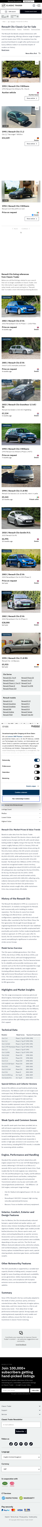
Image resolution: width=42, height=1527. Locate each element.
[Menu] (34, 5)
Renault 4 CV (7, 701)
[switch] (37, 766)
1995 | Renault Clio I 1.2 (13, 131)
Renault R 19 (26, 701)
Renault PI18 (8, 715)
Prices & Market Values (9, 29)
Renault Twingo (26, 712)
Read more (5, 50)
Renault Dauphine (9, 704)
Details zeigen (31, 786)
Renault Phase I (8, 680)
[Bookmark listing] (37, 63)
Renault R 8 (25, 709)
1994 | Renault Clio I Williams (15, 206)
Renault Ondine (8, 712)
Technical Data (35, 29)
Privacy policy (23, 1517)
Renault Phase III (27, 678)
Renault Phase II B (9, 689)
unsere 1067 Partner (15, 736)
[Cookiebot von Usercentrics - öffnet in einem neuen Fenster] (31, 726)
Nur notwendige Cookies (20, 799)
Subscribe (35, 1390)
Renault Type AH (27, 715)
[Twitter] (16, 1444)
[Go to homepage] (12, 5)
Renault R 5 (25, 707)
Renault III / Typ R (9, 678)
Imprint (7, 1517)
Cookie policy (33, 1517)
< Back (3, 21)
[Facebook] (11, 1444)
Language (5, 1452)
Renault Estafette (9, 707)
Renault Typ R (26, 683)
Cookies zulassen (21, 792)
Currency (5, 1464)
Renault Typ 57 (26, 680)
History (19, 29)
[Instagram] (26, 1444)
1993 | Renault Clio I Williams (15, 86)
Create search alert (31, 11)
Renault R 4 (25, 704)
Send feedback (21, 1345)
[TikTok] (31, 1444)
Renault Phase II (9, 686)
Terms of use (14, 1517)
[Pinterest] (21, 1444)
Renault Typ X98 (27, 686)
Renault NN (7, 709)
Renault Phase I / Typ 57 (12, 683)
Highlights (26, 29)
